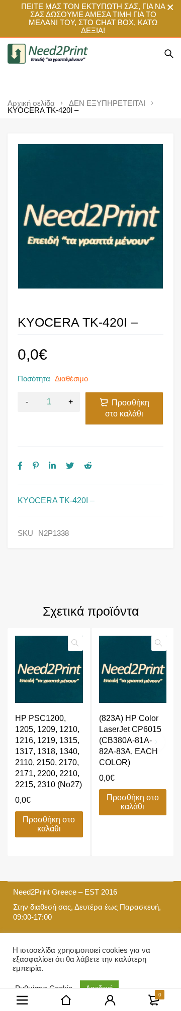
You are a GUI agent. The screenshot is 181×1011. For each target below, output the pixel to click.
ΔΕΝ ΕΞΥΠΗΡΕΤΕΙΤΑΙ (107, 103)
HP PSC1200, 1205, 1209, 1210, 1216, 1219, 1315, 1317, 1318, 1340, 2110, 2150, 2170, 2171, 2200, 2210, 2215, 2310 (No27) (48, 751)
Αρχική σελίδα (31, 103)
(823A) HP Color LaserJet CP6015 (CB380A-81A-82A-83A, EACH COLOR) (130, 740)
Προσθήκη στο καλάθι (127, 408)
